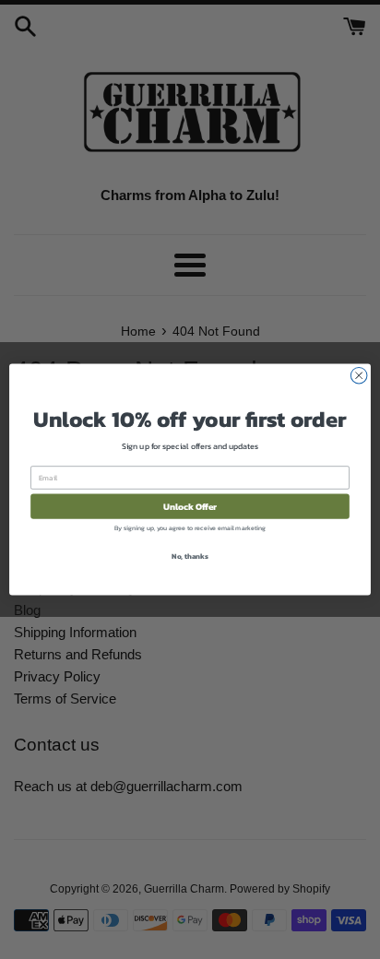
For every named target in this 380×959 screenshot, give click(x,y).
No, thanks (190, 556)
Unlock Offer (190, 506)
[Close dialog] (358, 375)
